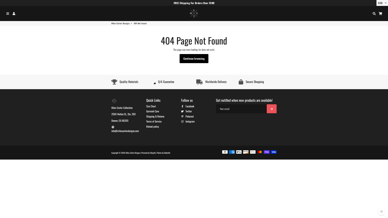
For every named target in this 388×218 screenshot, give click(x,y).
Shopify (153, 152)
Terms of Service (154, 121)
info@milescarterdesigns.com (125, 131)
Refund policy (152, 126)
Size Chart (151, 106)
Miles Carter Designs (120, 23)
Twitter (188, 111)
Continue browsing (194, 58)
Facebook (189, 106)
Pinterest (189, 116)
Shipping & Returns (155, 116)
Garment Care (152, 111)
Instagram (190, 121)
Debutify (167, 152)
